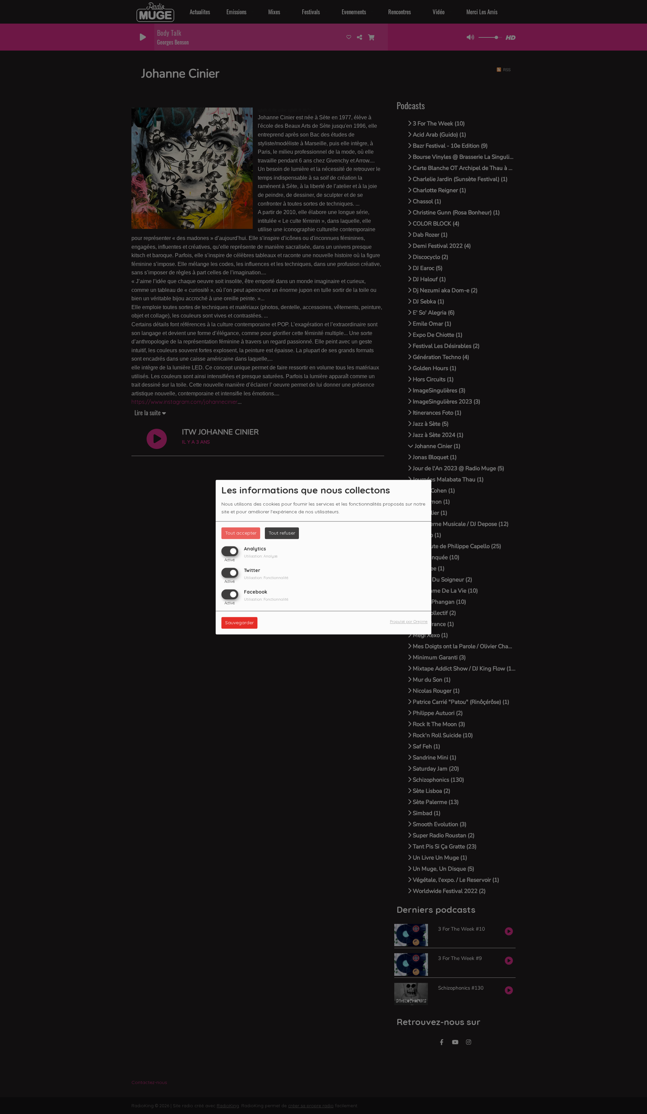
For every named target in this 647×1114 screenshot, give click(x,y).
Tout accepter (240, 533)
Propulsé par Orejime (409, 621)
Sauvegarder (239, 623)
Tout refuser (282, 533)
